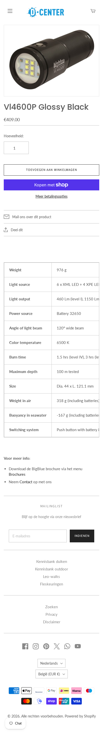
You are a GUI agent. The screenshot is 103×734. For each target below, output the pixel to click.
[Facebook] (25, 646)
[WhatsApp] (67, 646)
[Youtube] (78, 646)
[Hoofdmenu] (10, 11)
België (49, 674)
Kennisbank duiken (51, 561)
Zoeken (51, 606)
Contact (26, 481)
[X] (57, 646)
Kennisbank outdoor (51, 569)
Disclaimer (51, 622)
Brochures (17, 474)
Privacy (52, 614)
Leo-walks (51, 576)
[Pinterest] (46, 646)
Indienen (82, 536)
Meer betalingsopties (52, 196)
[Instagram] (36, 646)
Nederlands (49, 663)
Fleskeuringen (51, 584)
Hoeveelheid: (14, 136)
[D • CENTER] (45, 12)
